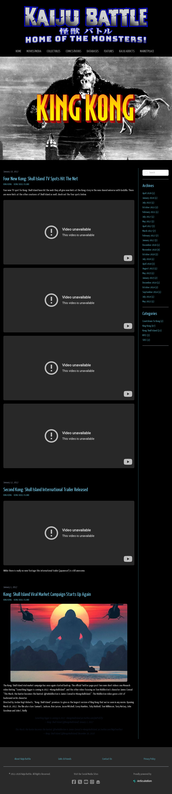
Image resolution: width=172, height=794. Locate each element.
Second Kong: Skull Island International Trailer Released (45, 489)
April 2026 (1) (148, 193)
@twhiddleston (59, 729)
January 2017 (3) (149, 240)
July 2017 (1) (148, 217)
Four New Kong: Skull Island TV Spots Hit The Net (40, 179)
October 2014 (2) (150, 287)
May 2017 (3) (148, 221)
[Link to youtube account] (86, 782)
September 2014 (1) (151, 292)
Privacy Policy (149, 759)
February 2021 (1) (150, 212)
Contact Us (107, 759)
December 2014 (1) (151, 282)
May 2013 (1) (148, 301)
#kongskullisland (73, 718)
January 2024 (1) (149, 198)
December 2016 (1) (151, 245)
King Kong (7, 184)
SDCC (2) (146, 340)
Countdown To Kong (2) (152, 321)
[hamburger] (10, 5)
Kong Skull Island (21, 184)
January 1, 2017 (86, 722)
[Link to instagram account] (92, 782)
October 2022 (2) (150, 207)
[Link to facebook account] (74, 782)
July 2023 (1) (148, 202)
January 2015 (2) (149, 278)
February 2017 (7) (150, 235)
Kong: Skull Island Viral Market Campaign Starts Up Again (47, 594)
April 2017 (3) (148, 226)
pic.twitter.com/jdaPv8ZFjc (92, 718)
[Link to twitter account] (80, 782)
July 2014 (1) (148, 297)
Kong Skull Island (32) (152, 330)
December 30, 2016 (86, 733)
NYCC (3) (146, 335)
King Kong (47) (148, 326)
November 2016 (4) (151, 250)
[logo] (86, 24)
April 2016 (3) (148, 264)
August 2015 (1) (149, 268)
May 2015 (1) (148, 273)
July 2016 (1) (148, 259)
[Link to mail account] (98, 782)
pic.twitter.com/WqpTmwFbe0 (110, 729)
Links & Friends (64, 759)
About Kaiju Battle (22, 759)
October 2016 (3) (150, 254)
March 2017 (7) (149, 231)
